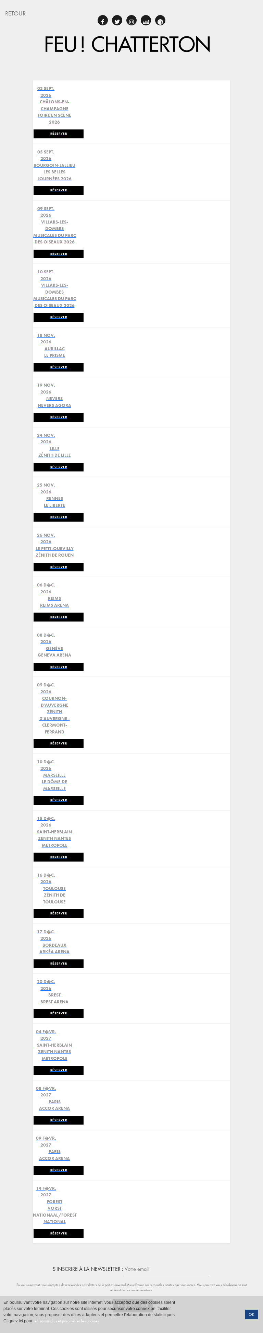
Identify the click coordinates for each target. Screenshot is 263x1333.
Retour (15, 13)
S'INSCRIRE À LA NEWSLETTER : (88, 1269)
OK (251, 1314)
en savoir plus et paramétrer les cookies (66, 1321)
